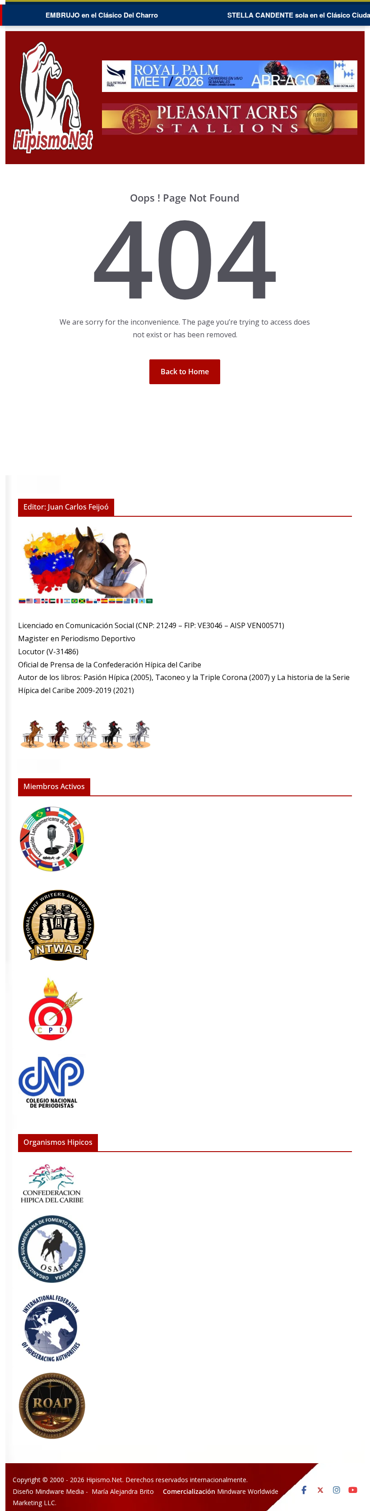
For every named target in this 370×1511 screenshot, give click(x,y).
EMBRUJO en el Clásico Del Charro (84, 15)
